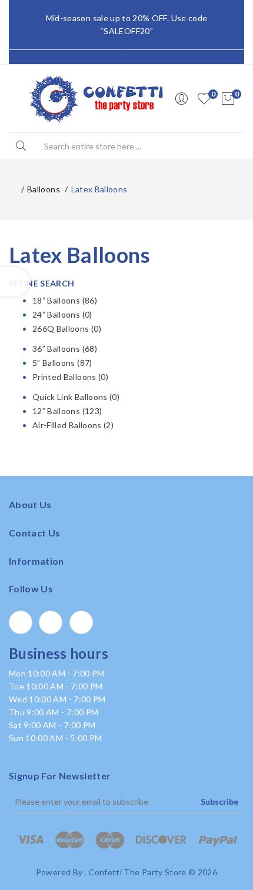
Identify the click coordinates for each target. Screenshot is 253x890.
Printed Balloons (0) (70, 377)
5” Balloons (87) (62, 363)
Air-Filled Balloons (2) (73, 425)
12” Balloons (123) (67, 411)
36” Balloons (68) (64, 349)
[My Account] (181, 99)
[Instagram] (81, 622)
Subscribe (219, 801)
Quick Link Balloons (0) (75, 397)
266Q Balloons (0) (66, 329)
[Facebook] (20, 622)
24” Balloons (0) (62, 314)
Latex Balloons (99, 189)
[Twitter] (50, 622)
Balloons (43, 189)
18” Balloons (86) (64, 300)
